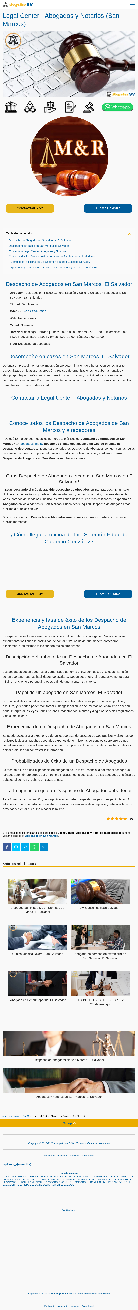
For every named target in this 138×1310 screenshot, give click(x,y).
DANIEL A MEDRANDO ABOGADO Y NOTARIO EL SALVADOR (54, 1182)
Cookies (74, 1155)
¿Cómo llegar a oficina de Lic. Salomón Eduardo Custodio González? (50, 261)
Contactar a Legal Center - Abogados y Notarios (37, 251)
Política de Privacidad (56, 1155)
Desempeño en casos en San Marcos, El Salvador (39, 245)
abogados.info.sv (31, 443)
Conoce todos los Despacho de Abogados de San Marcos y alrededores (52, 256)
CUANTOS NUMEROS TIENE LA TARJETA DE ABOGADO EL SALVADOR (42, 1176)
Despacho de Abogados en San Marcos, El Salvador (40, 240)
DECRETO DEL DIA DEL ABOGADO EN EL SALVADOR (47, 1184)
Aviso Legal (88, 1155)
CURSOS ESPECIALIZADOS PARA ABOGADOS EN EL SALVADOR (74, 1179)
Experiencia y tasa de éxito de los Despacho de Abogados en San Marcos (53, 267)
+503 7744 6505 (35, 311)
